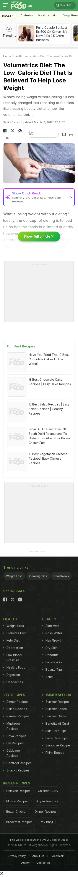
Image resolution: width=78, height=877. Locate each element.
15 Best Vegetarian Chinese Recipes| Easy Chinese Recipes (48, 458)
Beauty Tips (54, 669)
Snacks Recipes (17, 770)
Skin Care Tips (56, 731)
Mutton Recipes (17, 801)
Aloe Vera (53, 626)
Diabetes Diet (16, 633)
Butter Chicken (16, 811)
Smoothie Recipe (58, 745)
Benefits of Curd (57, 723)
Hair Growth (54, 640)
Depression (14, 648)
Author (25, 862)
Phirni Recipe (55, 752)
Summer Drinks (56, 716)
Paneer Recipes (17, 716)
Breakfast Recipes (19, 822)
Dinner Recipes (17, 701)
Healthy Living (48, 15)
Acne (49, 677)
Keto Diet (13, 640)
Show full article (37, 236)
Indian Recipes (16, 783)
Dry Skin (51, 648)
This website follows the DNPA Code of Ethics (39, 839)
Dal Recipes (15, 743)
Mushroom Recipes (13, 726)
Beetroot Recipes (19, 763)
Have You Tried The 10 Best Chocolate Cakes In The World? (49, 359)
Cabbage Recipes (13, 753)
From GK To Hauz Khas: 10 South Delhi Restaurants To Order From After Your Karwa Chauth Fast (49, 436)
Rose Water (54, 633)
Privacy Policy (17, 856)
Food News (61, 576)
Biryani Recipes (47, 801)
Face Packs (54, 662)
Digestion (13, 675)
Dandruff (52, 655)
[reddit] (7, 138)
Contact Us (43, 862)
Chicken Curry (48, 791)
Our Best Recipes (21, 346)
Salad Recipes (16, 709)
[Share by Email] (63, 134)
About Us (38, 856)
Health (8, 15)
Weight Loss (14, 576)
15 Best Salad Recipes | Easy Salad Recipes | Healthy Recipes (49, 408)
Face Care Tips (57, 738)
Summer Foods (56, 709)
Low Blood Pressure (14, 657)
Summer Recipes (58, 701)
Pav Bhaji (46, 822)
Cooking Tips (38, 576)
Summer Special (57, 695)
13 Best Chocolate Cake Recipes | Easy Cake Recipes (50, 382)
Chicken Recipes (18, 791)
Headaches (14, 682)
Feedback (57, 856)
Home (7, 56)
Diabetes (27, 15)
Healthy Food (16, 667)
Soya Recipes (16, 736)
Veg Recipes (14, 695)
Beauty (49, 619)
